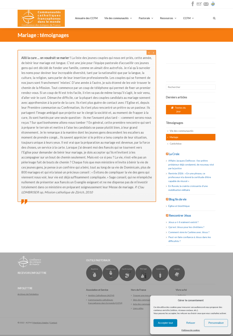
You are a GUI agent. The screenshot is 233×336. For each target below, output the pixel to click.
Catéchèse (175, 143)
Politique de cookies (190, 330)
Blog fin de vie (177, 199)
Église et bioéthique (179, 205)
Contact (53, 322)
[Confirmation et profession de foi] (127, 280)
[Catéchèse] (160, 280)
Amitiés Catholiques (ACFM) (101, 295)
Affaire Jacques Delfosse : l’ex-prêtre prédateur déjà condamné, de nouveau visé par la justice (191, 164)
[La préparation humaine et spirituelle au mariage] (143, 280)
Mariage (174, 137)
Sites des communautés (144, 300)
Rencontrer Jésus (180, 215)
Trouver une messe (142, 295)
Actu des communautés (144, 304)
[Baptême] (94, 280)
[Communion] (111, 280)
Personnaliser (216, 322)
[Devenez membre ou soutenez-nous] (200, 5)
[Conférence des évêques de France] (212, 5)
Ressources (166, 18)
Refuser (190, 322)
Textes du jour (180, 109)
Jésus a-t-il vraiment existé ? (183, 222)
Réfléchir (182, 295)
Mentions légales (41, 322)
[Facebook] (193, 5)
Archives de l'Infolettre (28, 294)
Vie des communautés (116, 18)
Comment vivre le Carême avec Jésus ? (188, 232)
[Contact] (206, 5)
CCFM (187, 18)
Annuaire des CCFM (86, 18)
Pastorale (144, 18)
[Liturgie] (176, 280)
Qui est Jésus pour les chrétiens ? (186, 227)
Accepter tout (165, 322)
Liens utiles (138, 308)
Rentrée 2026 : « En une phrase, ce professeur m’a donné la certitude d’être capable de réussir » (189, 177)
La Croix (174, 154)
